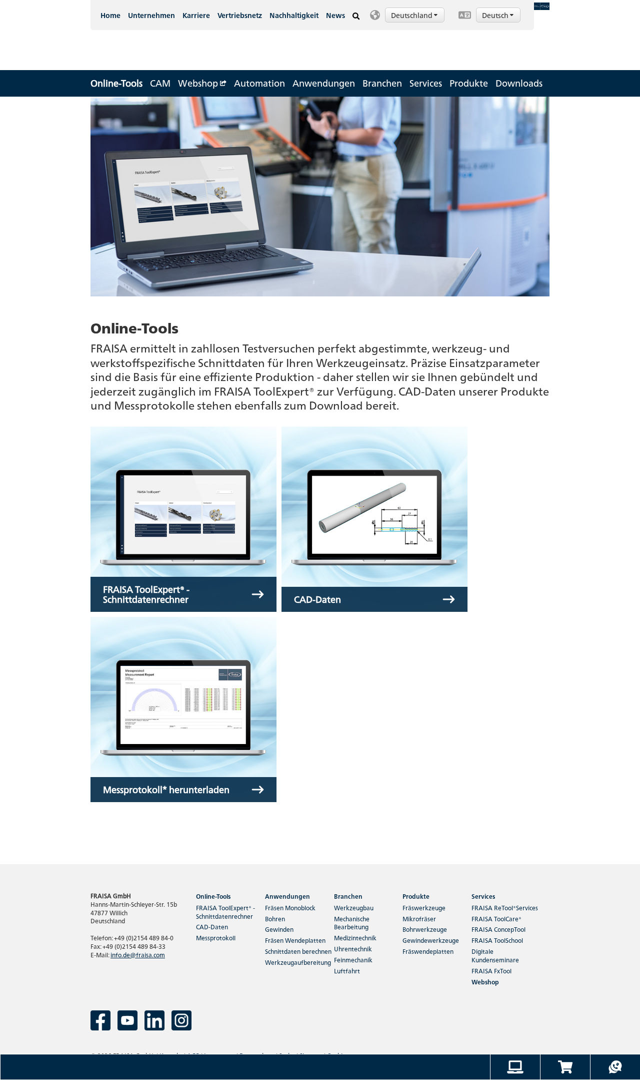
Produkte (469, 83)
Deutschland (412, 15)
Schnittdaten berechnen (298, 951)
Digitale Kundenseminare (495, 955)
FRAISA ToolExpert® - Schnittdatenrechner (225, 911)
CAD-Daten (212, 926)
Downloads (519, 83)
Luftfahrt (347, 970)
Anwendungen (323, 83)
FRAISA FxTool (492, 970)
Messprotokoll (216, 937)
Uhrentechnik (353, 948)
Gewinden (279, 929)
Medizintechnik (355, 937)
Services (426, 83)
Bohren (275, 918)
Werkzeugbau (354, 907)
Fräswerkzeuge (424, 907)
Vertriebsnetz (240, 15)
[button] (409, 15)
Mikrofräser (419, 918)
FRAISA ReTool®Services (505, 907)
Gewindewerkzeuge (430, 940)
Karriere (196, 15)
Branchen (382, 83)
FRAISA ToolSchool (497, 940)
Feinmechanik (353, 959)
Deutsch (496, 15)
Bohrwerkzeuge (424, 929)
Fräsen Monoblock (290, 907)
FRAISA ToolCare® (497, 918)
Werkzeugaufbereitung (298, 962)
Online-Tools (116, 83)
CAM (160, 83)
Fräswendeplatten (428, 951)
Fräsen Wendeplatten (295, 940)
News (335, 15)
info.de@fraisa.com (137, 954)
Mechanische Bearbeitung (352, 922)
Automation (259, 83)
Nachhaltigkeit (294, 15)
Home (110, 15)
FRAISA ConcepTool (499, 929)
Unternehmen (151, 15)
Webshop (199, 83)
